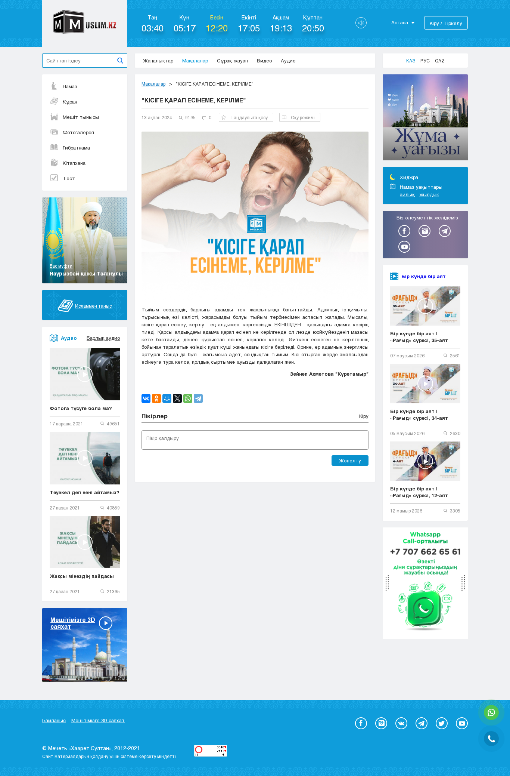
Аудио (288, 61)
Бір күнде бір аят (423, 276)
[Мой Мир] (166, 398)
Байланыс (54, 720)
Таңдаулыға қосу (249, 117)
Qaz (440, 60)
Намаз (70, 86)
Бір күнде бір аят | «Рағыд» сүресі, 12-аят (419, 492)
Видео (264, 61)
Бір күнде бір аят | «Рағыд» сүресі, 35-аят (419, 336)
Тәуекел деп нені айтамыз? (84, 492)
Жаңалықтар (158, 61)
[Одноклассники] (156, 398)
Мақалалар (195, 61)
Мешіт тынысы (81, 117)
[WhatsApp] (187, 398)
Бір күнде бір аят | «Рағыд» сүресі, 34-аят (419, 414)
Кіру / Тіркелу (446, 23)
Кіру (363, 416)
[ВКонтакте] (146, 398)
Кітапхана (74, 163)
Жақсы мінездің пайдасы (82, 576)
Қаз (410, 60)
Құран (70, 102)
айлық (407, 194)
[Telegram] (198, 398)
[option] (425, 118)
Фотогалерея (78, 132)
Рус (425, 60)
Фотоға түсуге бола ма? (81, 408)
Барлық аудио (103, 338)
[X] (177, 398)
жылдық (429, 194)
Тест (69, 178)
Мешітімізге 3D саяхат (98, 720)
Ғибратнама (76, 148)
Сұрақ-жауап (232, 61)
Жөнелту (350, 461)
